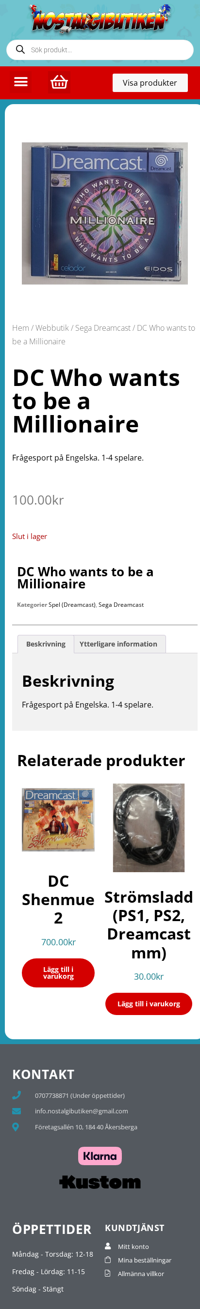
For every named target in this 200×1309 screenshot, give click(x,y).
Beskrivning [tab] (46, 643)
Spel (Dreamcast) (72, 605)
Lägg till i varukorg (58, 973)
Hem (20, 328)
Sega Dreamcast (103, 328)
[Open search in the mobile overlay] (100, 50)
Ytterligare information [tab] (118, 643)
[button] (21, 82)
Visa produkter (155, 84)
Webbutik (52, 328)
